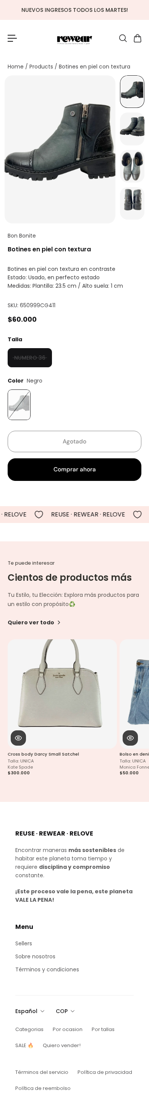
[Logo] (74, 38)
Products (42, 66)
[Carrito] (137, 38)
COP (62, 1011)
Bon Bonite (22, 235)
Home (16, 66)
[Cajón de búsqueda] (122, 38)
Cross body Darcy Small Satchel (43, 753)
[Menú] (12, 38)
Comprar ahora (74, 469)
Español (26, 1011)
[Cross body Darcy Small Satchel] (62, 694)
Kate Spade (20, 767)
